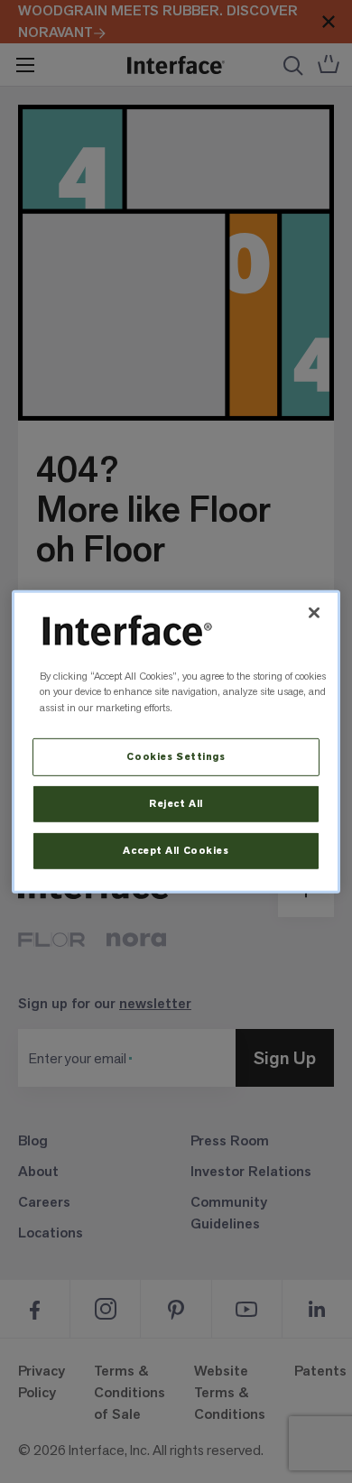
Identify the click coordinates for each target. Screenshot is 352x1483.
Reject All (176, 804)
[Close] (314, 612)
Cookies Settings (175, 757)
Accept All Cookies (175, 850)
